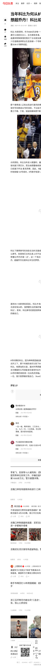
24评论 (22, 593)
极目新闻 (13, 543)
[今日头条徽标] (8, 3)
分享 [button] (5, 46)
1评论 (20, 543)
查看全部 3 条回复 (22, 416)
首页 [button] (36, 643)
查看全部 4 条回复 (22, 453)
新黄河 (13, 499)
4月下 (30, 662)
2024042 (25, 662)
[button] (17, 3)
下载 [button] (36, 656)
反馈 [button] (36, 650)
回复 (17, 413)
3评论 (19, 559)
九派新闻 (13, 610)
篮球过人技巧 (32, 26)
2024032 (37, 662)
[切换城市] (31, 3)
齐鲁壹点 (13, 483)
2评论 (20, 483)
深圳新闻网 (14, 593)
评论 (22, 516)
